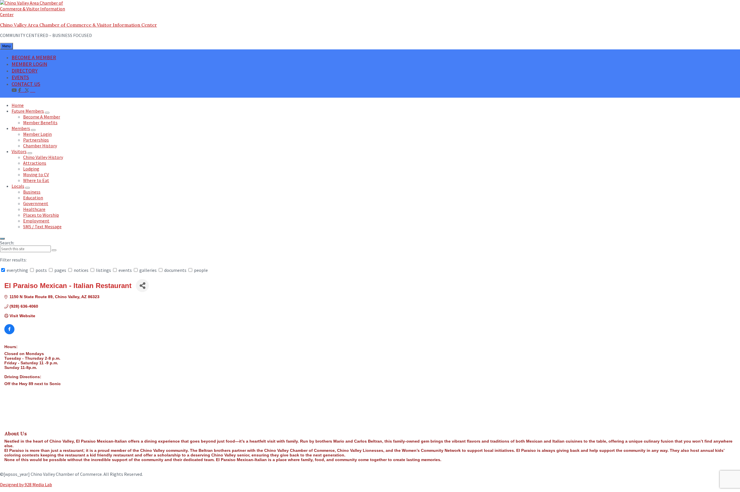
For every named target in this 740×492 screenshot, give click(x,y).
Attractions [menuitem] (34, 163)
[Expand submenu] (47, 113)
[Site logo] (36, 14)
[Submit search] (54, 250)
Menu (6, 46)
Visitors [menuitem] (19, 151)
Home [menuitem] (18, 105)
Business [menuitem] (31, 192)
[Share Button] (142, 285)
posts (41, 270)
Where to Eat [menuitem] (36, 180)
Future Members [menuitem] (28, 111)
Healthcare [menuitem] (34, 209)
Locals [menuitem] (18, 186)
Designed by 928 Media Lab (26, 484)
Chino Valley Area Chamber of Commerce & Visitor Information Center (78, 25)
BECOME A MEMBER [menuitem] (34, 57)
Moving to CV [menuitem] (36, 174)
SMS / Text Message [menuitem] (42, 226)
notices (81, 270)
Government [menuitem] (35, 203)
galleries (148, 270)
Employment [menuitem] (36, 221)
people (200, 270)
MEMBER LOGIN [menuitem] (29, 64)
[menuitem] (32, 89)
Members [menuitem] (21, 128)
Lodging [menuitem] (31, 169)
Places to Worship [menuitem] (41, 215)
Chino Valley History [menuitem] (43, 157)
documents (175, 270)
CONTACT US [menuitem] (26, 84)
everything (17, 270)
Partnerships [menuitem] (36, 140)
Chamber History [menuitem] (40, 145)
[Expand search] (2, 238)
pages (60, 270)
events (125, 270)
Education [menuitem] (33, 197)
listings (103, 270)
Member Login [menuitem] (37, 134)
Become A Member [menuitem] (41, 117)
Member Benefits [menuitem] (40, 122)
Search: (7, 243)
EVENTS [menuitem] (20, 77)
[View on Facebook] (9, 333)
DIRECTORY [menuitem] (25, 70)
